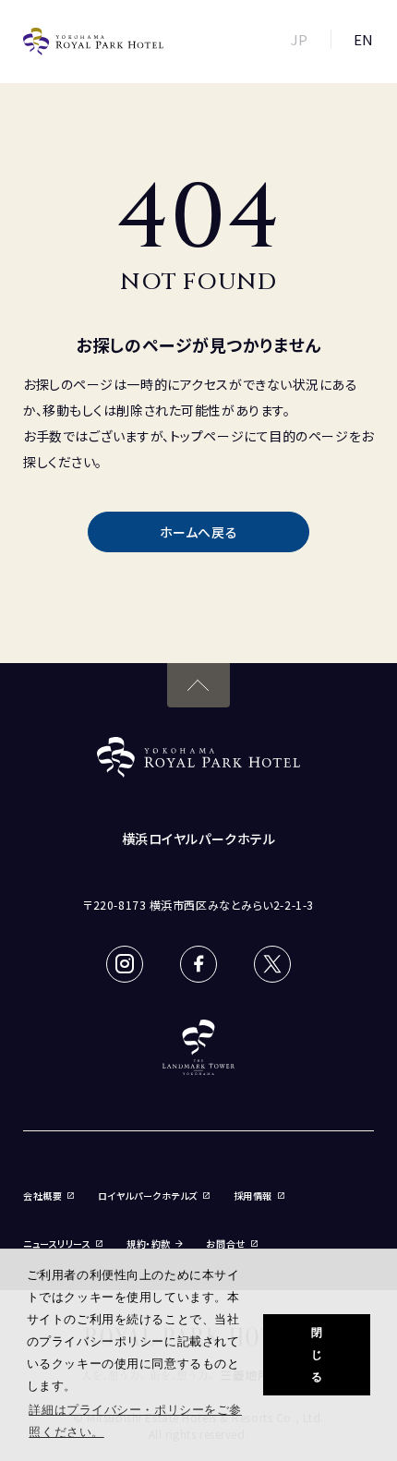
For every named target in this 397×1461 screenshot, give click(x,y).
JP (299, 39)
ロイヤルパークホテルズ (148, 1195)
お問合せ (225, 1243)
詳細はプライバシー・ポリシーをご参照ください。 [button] (135, 1421)
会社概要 (42, 1195)
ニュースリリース (56, 1243)
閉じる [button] (317, 1354)
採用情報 (253, 1195)
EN (364, 39)
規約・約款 (148, 1243)
